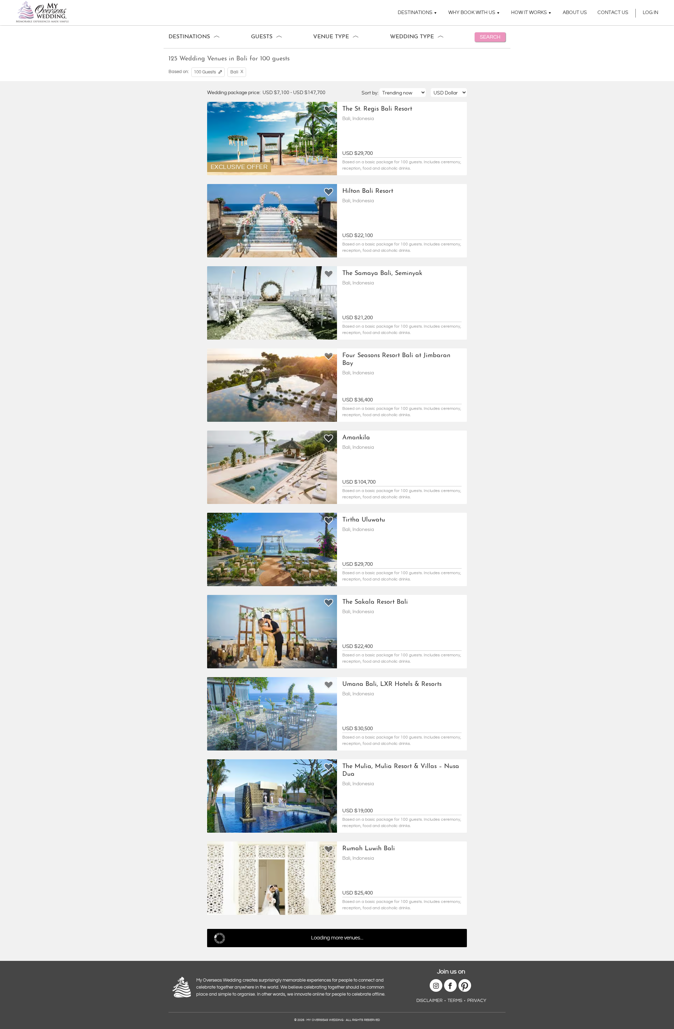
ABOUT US (575, 12)
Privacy (476, 1000)
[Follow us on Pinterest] (464, 985)
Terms (455, 1000)
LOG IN (650, 12)
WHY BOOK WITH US (471, 12)
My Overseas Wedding (42, 12)
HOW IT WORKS (529, 12)
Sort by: (370, 93)
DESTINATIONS (415, 12)
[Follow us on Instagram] (436, 985)
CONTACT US (612, 12)
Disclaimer (429, 1000)
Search (490, 37)
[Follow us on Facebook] (450, 985)
